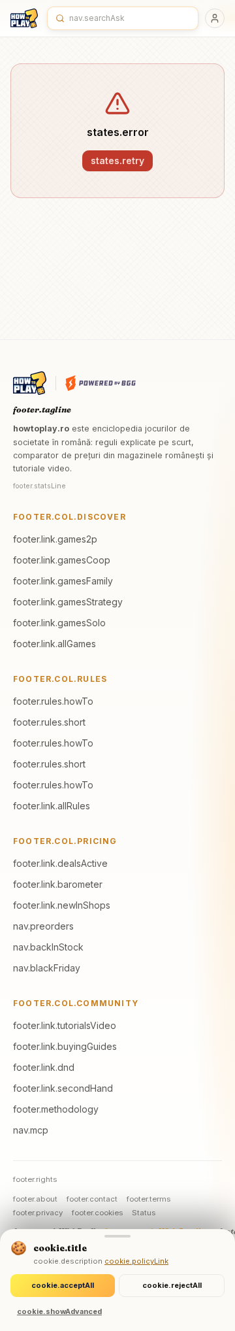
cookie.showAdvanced (59, 1311)
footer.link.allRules (51, 805)
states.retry (117, 160)
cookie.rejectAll (172, 1285)
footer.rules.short (49, 722)
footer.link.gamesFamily (63, 580)
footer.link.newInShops (61, 905)
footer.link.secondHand (63, 1088)
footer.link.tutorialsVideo (64, 1025)
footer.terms (148, 1199)
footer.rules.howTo (53, 701)
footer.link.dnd (43, 1067)
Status (143, 1212)
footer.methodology (56, 1109)
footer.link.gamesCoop (61, 559)
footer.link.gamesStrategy (68, 601)
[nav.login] (215, 18)
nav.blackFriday (46, 967)
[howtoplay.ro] (24, 18)
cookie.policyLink (136, 1261)
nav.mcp (30, 1130)
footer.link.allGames (54, 643)
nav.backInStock (48, 946)
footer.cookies (97, 1212)
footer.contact (92, 1199)
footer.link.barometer (57, 884)
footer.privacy (38, 1212)
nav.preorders (43, 926)
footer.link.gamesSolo (59, 622)
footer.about (35, 1199)
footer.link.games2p (55, 539)
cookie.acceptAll (62, 1285)
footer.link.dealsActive (60, 863)
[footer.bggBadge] (100, 383)
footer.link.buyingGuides (65, 1046)
